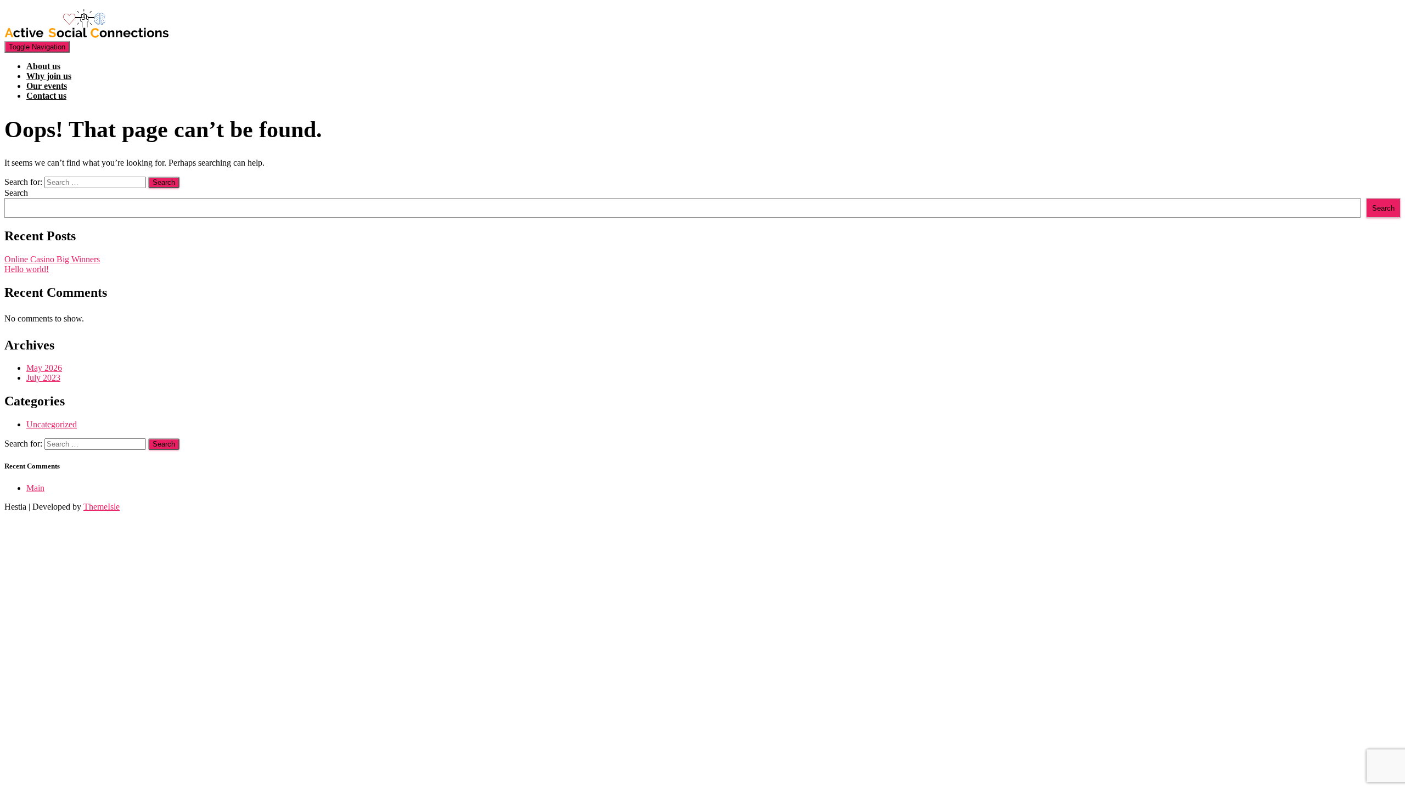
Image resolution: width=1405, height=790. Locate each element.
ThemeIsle (101, 506)
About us (43, 66)
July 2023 (43, 377)
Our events (46, 86)
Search (16, 193)
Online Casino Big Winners (52, 259)
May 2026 (44, 368)
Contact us (46, 95)
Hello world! (26, 269)
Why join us (48, 76)
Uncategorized (51, 424)
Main (35, 488)
